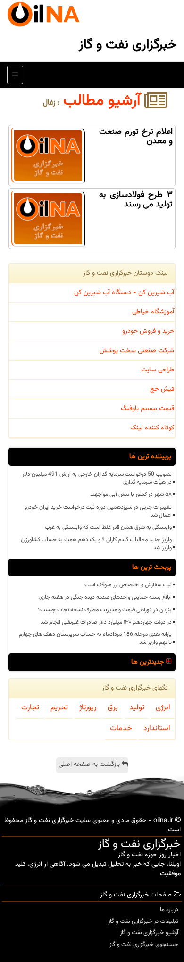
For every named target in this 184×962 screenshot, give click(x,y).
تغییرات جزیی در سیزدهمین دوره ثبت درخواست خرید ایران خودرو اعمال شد (98, 511)
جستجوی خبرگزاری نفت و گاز (143, 944)
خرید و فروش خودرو (148, 331)
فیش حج (162, 389)
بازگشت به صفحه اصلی (90, 764)
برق (113, 708)
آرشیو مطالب (103, 101)
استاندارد (156, 728)
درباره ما (169, 909)
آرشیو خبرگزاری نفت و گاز (149, 932)
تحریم (59, 708)
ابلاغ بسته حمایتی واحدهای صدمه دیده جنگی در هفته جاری (105, 597)
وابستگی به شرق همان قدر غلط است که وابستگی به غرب (108, 527)
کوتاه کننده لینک (152, 428)
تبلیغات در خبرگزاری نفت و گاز (143, 921)
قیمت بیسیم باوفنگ (147, 408)
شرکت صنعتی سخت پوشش (137, 350)
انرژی (163, 708)
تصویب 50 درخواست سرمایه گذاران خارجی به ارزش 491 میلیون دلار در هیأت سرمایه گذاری (97, 478)
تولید (136, 708)
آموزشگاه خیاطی (153, 312)
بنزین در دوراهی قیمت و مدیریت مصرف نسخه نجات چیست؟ (105, 610)
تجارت (30, 708)
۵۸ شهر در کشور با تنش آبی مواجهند (131, 494)
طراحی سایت (157, 370)
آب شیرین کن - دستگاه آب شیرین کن (124, 293)
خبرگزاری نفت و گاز (128, 44)
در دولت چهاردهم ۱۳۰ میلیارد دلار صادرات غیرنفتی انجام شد (106, 622)
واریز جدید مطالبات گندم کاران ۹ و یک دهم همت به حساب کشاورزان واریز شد (96, 543)
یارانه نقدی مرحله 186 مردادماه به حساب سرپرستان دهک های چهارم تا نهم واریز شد (95, 638)
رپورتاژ (87, 708)
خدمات (121, 728)
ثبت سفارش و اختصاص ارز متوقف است (128, 585)
